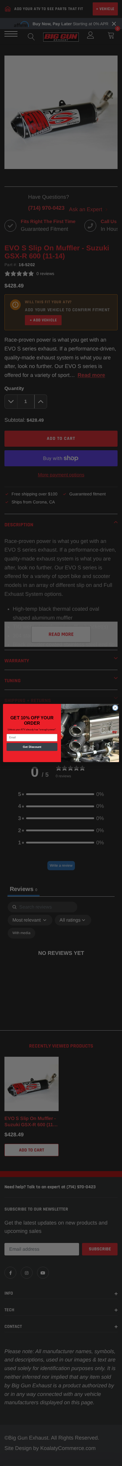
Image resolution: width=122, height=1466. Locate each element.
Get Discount (32, 746)
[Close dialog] (115, 707)
